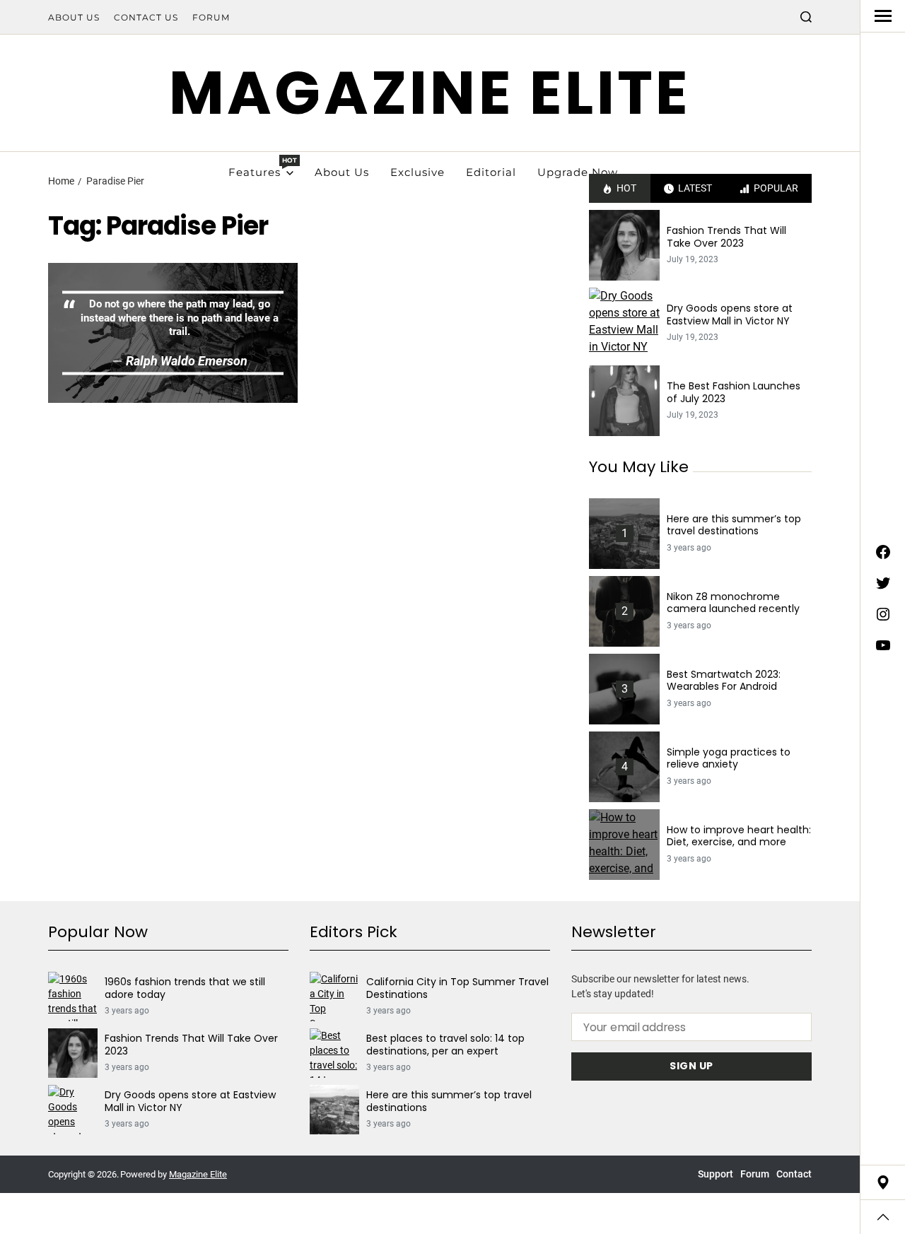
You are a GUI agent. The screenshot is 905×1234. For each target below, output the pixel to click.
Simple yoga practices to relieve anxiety (728, 758)
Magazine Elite (430, 93)
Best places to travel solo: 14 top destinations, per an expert (445, 1045)
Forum (211, 17)
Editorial (491, 172)
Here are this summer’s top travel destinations (734, 525)
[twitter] (883, 583)
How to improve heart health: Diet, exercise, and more (739, 836)
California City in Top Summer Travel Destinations (457, 988)
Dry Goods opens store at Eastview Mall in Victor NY (730, 314)
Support (715, 1174)
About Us (74, 17)
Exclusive (417, 172)
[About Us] (883, 1182)
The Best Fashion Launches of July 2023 (733, 392)
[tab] (619, 188)
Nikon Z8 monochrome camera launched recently (733, 603)
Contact (794, 1174)
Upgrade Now (577, 172)
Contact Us (146, 17)
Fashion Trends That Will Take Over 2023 (726, 237)
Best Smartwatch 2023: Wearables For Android (724, 681)
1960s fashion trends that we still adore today (185, 988)
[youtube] (883, 645)
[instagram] (883, 614)
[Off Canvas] (883, 16)
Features (260, 167)
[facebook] (883, 551)
